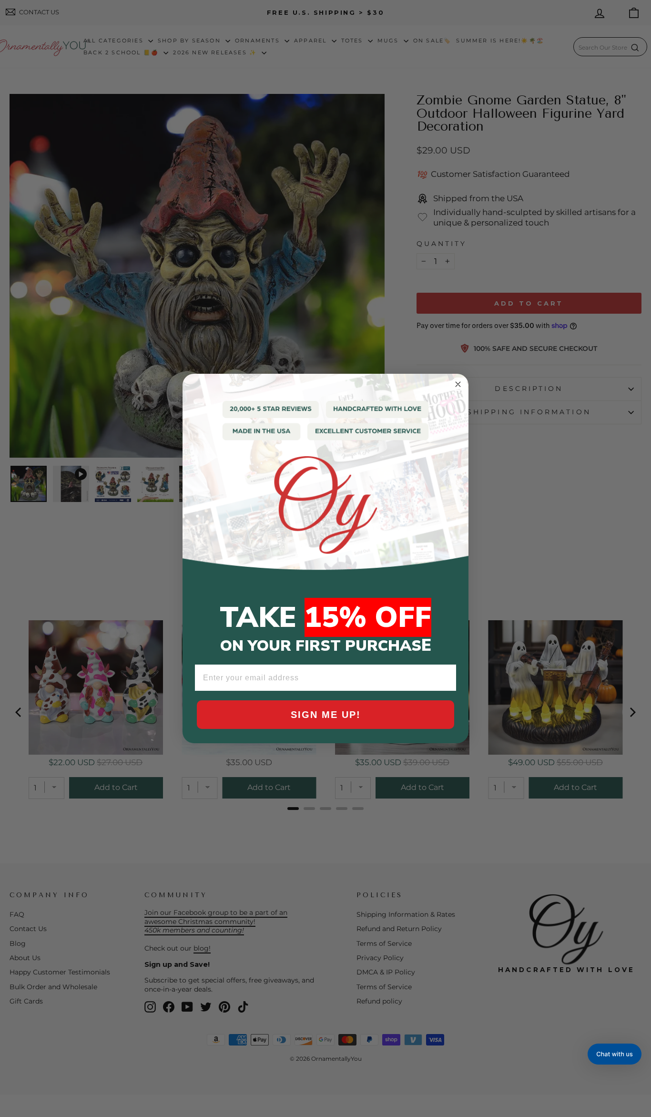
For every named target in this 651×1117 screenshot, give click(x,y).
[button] (614, 1054)
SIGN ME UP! (326, 714)
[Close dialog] (458, 384)
